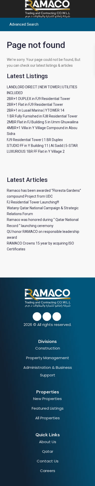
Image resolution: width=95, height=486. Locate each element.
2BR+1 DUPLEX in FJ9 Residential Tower (38, 99)
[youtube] (56, 316)
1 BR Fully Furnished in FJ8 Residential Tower (42, 116)
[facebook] (37, 316)
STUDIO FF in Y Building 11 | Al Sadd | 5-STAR (42, 146)
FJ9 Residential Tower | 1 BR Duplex (35, 140)
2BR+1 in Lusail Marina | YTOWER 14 (35, 110)
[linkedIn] (47, 316)
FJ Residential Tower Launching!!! (33, 202)
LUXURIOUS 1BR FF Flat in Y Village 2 (36, 151)
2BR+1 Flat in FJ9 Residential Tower (35, 104)
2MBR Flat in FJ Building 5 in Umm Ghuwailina (42, 122)
